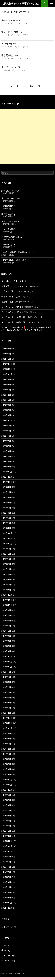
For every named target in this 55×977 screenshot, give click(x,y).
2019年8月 (6, 615)
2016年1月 (6, 836)
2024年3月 (6, 353)
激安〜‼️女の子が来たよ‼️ (13, 327)
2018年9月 (6, 672)
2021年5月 (6, 507)
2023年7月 (6, 389)
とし (22, 281)
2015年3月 (6, 887)
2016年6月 (6, 810)
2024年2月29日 (9, 43)
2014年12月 (6, 902)
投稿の (6, 950)
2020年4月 (6, 574)
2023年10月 (6, 374)
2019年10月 (6, 605)
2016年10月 (6, 790)
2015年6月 (6, 872)
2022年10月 (6, 420)
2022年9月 (6, 425)
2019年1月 (6, 651)
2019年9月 (6, 610)
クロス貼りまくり (9, 281)
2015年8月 (6, 861)
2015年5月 (6, 877)
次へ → (41, 86)
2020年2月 (6, 584)
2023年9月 (6, 379)
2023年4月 (6, 405)
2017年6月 (6, 749)
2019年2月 (6, 646)
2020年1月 (6, 589)
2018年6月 (6, 687)
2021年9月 (6, 487)
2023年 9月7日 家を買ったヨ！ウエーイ (20, 252)
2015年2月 (6, 892)
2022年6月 (6, 441)
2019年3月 (6, 641)
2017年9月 (6, 733)
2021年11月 (6, 477)
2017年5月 (6, 754)
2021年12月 (6, 471)
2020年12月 (6, 533)
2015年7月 (6, 867)
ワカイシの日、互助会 (11, 307)
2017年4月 (6, 759)
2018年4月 (6, 697)
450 (31, 86)
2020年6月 (6, 564)
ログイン (5, 945)
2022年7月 (6, 436)
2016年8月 (6, 800)
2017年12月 (6, 718)
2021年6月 (6, 502)
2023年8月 (6, 384)
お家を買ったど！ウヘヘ (12, 286)
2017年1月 (6, 774)
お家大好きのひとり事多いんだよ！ (21, 3)
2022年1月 (6, 466)
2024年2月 (6, 359)
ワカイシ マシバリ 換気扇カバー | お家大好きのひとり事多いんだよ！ (27, 328)
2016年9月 (6, 795)
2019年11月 (6, 600)
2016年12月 (6, 779)
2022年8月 (6, 430)
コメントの (8, 955)
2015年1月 (6, 897)
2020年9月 (6, 548)
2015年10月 (6, 851)
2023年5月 (6, 400)
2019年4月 (6, 636)
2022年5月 (6, 446)
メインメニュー (51, 3)
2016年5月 (6, 815)
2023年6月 (6, 395)
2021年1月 (6, 528)
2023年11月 (6, 369)
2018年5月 (6, 692)
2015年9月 (6, 856)
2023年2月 (6, 415)
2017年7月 (6, 743)
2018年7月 (6, 682)
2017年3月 (6, 764)
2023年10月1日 (8, 244)
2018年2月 (6, 707)
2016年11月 (6, 784)
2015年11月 (6, 846)
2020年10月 (6, 543)
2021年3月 (6, 518)
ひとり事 (5, 926)
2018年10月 (6, 666)
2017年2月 (6, 769)
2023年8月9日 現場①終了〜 (14, 260)
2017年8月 (6, 738)
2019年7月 (6, 620)
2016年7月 (6, 805)
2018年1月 (6, 713)
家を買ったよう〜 (9, 55)
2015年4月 (6, 882)
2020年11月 (6, 538)
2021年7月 (6, 497)
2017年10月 (6, 728)
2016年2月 (6, 831)
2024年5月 (6, 348)
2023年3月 (6, 410)
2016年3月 (6, 825)
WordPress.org (8, 960)
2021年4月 (6, 513)
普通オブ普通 (7, 291)
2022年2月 (6, 461)
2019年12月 (6, 595)
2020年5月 (6, 569)
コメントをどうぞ (20, 23)
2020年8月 (6, 554)
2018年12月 (6, 656)
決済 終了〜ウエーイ (12, 32)
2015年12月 (6, 841)
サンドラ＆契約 (8, 229)
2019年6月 (6, 625)
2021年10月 (6, 482)
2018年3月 (6, 702)
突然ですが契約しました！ (13, 237)
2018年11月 (6, 661)
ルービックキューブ (10, 67)
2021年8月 (6, 492)
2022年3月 (6, 456)
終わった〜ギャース (10, 20)
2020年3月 (6, 579)
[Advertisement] (27, 136)
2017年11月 (6, 723)
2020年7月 (6, 559)
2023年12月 (6, 364)
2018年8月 (6, 677)
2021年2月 (6, 523)
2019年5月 (6, 631)
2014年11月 (6, 908)
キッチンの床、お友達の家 (13, 317)
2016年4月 (6, 820)
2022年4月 (6, 451)
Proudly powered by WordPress (13, 973)
